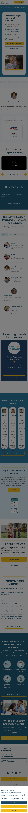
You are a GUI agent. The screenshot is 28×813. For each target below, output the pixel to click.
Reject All (14, 806)
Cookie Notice (16, 799)
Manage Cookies (14, 802)
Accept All (14, 810)
